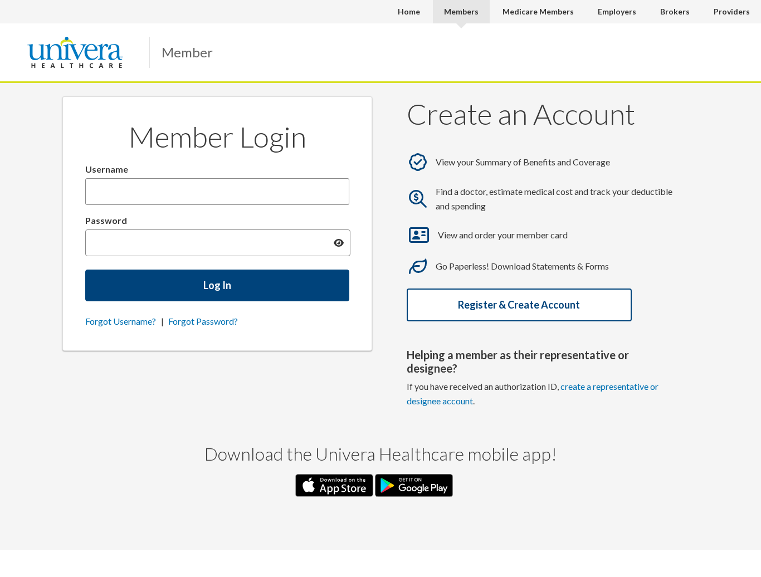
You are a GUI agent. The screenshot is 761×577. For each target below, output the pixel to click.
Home (409, 11)
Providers (732, 11)
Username (106, 169)
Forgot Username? (120, 321)
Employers (617, 11)
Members (461, 11)
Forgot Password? (203, 321)
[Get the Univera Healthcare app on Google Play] (414, 484)
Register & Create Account (519, 305)
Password (106, 220)
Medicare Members (538, 11)
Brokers (675, 11)
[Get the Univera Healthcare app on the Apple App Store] (335, 484)
